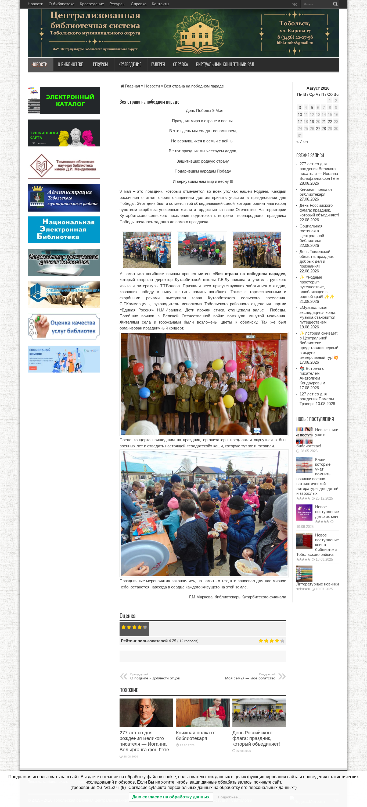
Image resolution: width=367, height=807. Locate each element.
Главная (132, 86)
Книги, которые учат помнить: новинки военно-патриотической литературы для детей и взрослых (317, 476)
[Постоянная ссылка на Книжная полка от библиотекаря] (203, 726)
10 (300, 114)
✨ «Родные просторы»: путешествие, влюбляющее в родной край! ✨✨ (317, 287)
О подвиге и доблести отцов (155, 676)
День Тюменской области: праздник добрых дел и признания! (317, 258)
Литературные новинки (317, 584)
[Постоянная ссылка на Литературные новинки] (304, 580)
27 (318, 128)
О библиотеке (61, 4)
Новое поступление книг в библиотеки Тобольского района (317, 545)
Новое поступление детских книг (327, 511)
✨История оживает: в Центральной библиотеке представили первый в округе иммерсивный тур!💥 (319, 345)
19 (312, 121)
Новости (35, 4)
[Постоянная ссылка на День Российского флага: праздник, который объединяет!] (259, 726)
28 (324, 128)
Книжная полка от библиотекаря (196, 735)
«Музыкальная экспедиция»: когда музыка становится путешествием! (317, 314)
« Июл (302, 141)
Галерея (158, 64)
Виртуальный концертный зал (225, 64)
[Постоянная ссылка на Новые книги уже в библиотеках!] (304, 442)
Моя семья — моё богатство (250, 676)
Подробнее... (229, 797)
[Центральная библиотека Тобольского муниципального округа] (92, 44)
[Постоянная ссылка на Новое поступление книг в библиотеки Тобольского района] (304, 547)
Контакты (160, 4)
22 (330, 121)
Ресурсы (117, 4)
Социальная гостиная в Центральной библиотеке (312, 233)
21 (324, 121)
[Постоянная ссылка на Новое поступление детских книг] (304, 519)
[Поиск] (335, 4)
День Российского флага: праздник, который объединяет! (256, 738)
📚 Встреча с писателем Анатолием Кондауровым (312, 375)
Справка (138, 4)
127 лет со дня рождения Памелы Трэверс (317, 399)
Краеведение (92, 4)
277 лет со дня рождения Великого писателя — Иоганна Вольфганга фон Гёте (144, 741)
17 (300, 121)
